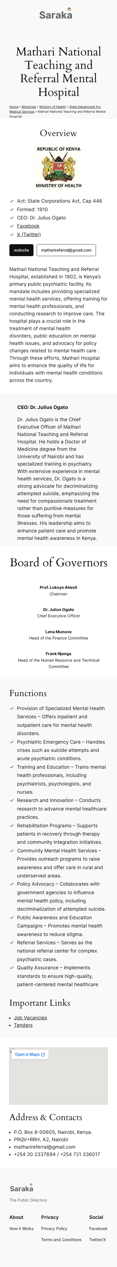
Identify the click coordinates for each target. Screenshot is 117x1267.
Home (13, 107)
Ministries (29, 107)
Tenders (23, 1025)
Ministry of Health (52, 107)
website (21, 250)
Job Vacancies (30, 1018)
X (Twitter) (29, 234)
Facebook (28, 226)
